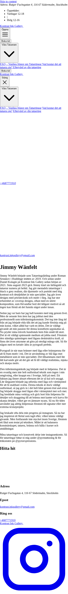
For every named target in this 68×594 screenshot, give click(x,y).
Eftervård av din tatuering (27, 67)
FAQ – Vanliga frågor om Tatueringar (21, 64)
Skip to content (8, 1)
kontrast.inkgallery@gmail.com (17, 255)
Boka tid (5, 41)
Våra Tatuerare (9, 44)
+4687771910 (8, 520)
